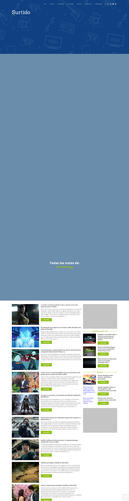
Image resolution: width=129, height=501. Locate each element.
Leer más (46, 320)
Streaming (61, 4)
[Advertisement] (100, 316)
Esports (52, 4)
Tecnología (70, 4)
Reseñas (79, 4)
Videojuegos (98, 4)
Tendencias (88, 4)
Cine (45, 4)
